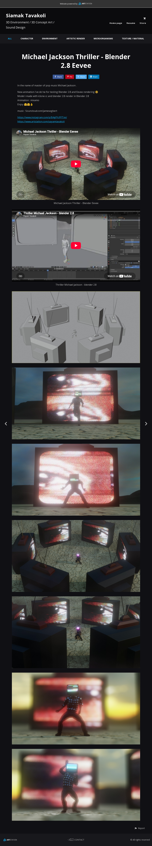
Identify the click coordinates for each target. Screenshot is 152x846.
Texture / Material (133, 38)
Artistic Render (75, 38)
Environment (50, 38)
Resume (131, 23)
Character (27, 38)
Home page (116, 23)
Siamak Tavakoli (26, 15)
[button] (139, 828)
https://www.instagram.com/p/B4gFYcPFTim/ (42, 117)
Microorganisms (103, 38)
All (10, 38)
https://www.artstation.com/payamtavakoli (41, 121)
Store (143, 23)
